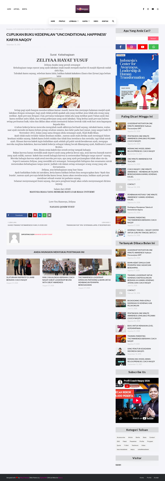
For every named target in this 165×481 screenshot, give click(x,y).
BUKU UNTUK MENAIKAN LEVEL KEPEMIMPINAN (140, 327)
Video (143, 445)
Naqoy (60, 477)
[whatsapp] (157, 9)
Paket (125, 441)
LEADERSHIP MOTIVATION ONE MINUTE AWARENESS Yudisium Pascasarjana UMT (139, 125)
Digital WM (43, 477)
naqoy (132, 449)
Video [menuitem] (96, 21)
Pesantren (133, 441)
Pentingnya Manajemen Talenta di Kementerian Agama (139, 208)
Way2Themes (24, 477)
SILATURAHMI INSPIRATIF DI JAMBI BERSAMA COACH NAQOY (20, 278)
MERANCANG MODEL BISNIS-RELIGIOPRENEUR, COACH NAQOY (141, 150)
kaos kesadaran (122, 449)
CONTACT (131, 184)
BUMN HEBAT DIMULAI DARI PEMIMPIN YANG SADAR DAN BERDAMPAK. (139, 265)
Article (130, 437)
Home (9, 9)
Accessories (121, 437)
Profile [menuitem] (62, 21)
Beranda (9, 29)
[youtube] (153, 9)
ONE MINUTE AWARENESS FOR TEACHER (139, 160)
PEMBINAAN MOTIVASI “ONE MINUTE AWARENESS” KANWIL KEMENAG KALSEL (142, 197)
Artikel (17, 9)
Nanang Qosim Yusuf (43, 234)
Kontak (156, 477)
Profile (142, 441)
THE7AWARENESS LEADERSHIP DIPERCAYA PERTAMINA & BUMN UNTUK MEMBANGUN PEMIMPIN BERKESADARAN (94, 281)
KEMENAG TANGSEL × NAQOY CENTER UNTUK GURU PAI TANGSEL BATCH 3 (143, 231)
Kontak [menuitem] (105, 21)
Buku (144, 437)
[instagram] (148, 9)
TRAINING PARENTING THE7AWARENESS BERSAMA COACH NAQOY (141, 220)
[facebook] (143, 9)
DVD (118, 441)
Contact (152, 437)
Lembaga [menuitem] (73, 21)
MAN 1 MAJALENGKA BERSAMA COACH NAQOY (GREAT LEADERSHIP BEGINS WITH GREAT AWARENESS (58, 279)
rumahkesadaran (143, 449)
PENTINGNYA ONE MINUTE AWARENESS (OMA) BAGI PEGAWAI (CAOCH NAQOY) (141, 138)
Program (150, 441)
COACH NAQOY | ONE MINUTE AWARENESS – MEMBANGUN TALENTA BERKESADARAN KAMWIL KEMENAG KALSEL (142, 173)
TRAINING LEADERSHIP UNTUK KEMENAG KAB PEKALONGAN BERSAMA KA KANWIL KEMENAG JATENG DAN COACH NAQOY (140, 279)
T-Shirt (126, 445)
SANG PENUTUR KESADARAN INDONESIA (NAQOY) (139, 350)
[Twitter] (30, 215)
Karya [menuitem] (85, 21)
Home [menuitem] (53, 21)
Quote (119, 445)
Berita (24, 9)
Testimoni (135, 445)
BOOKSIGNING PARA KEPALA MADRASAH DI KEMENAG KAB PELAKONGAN (139, 303)
